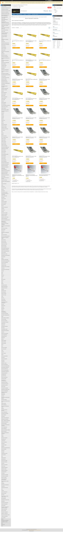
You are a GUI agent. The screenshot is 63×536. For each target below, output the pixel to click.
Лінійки (2, 316)
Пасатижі (3, 211)
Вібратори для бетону (4, 55)
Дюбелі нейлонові (4, 404)
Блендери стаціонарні (4, 437)
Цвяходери (3, 197)
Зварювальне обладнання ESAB (6, 10)
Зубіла (2, 296)
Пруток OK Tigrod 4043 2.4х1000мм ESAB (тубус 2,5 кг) (45, 41)
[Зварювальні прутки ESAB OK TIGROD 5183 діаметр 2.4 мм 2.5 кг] (45, 92)
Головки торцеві (4, 198)
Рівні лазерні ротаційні (4, 192)
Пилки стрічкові (3, 158)
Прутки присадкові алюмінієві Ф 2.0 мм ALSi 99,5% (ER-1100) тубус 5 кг (44, 175)
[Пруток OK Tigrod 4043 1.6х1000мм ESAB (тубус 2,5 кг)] (31, 73)
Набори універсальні (4, 195)
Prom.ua (36, 529)
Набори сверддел (4, 183)
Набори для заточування (5, 333)
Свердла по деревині (4, 214)
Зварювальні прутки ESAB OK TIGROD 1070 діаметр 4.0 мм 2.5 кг (44, 118)
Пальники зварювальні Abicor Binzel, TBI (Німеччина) (5, 15)
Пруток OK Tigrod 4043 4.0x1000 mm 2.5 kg (18, 60)
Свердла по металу (4, 215)
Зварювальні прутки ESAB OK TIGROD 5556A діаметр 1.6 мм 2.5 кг (44, 157)
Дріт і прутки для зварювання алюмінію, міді (32, 16)
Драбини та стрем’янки (5, 513)
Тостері (2, 436)
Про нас (25, 14)
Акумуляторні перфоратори (5, 147)
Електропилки (3, 305)
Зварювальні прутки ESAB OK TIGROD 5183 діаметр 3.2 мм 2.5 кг (17, 80)
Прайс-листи (3, 524)
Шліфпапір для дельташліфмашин (4, 222)
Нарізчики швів (3, 45)
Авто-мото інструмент (4, 320)
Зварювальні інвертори (5, 81)
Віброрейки (3, 68)
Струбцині (3, 208)
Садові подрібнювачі (4, 334)
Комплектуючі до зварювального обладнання (5, 22)
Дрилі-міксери (3, 95)
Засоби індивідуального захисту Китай (5, 17)
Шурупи (3, 258)
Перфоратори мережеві (5, 148)
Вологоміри (3, 327)
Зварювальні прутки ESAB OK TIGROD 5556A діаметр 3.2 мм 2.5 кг (31, 137)
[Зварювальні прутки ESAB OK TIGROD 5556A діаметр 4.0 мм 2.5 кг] (31, 150)
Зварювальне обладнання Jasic (6, 7)
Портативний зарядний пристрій (6, 74)
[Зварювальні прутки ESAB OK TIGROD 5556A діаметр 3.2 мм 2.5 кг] (31, 131)
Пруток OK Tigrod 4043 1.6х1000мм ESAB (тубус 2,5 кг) (31, 80)
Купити (16, 47)
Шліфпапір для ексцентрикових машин (6, 226)
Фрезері (3, 123)
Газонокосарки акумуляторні (5, 248)
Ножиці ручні (3, 120)
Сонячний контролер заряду (5, 77)
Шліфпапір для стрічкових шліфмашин (5, 224)
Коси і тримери (3, 517)
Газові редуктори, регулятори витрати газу (5, 28)
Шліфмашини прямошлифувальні (4, 169)
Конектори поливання (4, 461)
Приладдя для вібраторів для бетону (5, 58)
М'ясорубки (3, 473)
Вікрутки (3, 205)
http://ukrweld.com (55, 27)
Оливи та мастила (4, 48)
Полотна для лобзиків (4, 228)
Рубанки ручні (3, 323)
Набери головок (4, 138)
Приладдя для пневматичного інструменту (5, 425)
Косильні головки (4, 241)
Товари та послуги (4, 6)
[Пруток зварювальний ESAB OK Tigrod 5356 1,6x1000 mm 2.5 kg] (31, 92)
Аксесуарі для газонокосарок (5, 269)
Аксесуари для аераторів (5, 413)
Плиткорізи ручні (4, 66)
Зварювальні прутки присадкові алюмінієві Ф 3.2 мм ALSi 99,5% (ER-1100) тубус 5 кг (18, 175)
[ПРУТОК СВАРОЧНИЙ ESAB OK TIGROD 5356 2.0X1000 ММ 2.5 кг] (18, 92)
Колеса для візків (4, 510)
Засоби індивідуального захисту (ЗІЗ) (5, 20)
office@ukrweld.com (55, 33)
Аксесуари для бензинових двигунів (5, 61)
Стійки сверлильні (4, 47)
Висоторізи (3, 494)
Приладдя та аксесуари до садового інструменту (5, 507)
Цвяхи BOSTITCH (4, 375)
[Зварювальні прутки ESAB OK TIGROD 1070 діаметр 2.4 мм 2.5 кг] (18, 111)
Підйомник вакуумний (4, 287)
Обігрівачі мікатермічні (5, 467)
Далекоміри (3, 190)
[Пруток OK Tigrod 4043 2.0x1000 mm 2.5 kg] (45, 54)
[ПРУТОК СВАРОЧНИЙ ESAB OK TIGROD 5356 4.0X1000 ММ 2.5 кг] (31, 54)
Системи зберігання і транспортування (4, 479)
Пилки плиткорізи (4, 151)
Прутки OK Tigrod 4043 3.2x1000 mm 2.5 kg (18, 41)
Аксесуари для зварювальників (6, 83)
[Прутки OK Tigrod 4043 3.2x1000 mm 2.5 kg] (18, 34)
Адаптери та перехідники (5, 259)
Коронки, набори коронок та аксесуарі (5, 178)
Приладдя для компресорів (5, 62)
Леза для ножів (4, 204)
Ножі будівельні (4, 103)
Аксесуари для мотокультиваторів (4, 312)
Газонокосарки (3, 505)
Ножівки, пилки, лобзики (5, 106)
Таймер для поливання (5, 516)
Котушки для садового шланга (6, 514)
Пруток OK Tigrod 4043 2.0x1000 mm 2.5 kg (45, 60)
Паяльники (3, 483)
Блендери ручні (4, 439)
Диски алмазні (3, 229)
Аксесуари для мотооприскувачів (4, 380)
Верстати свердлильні (4, 96)
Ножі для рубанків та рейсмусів (6, 105)
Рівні (2, 131)
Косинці (2, 134)
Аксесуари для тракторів (5, 313)
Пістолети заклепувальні (5, 262)
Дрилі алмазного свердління (5, 44)
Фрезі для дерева (4, 246)
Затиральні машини (4, 65)
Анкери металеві (4, 403)
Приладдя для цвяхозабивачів (6, 255)
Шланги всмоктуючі (4, 431)
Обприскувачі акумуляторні (5, 330)
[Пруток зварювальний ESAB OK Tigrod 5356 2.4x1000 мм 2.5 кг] (18, 150)
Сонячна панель (4, 76)
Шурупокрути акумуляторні (5, 164)
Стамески (3, 117)
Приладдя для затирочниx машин (5, 71)
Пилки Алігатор (3, 152)
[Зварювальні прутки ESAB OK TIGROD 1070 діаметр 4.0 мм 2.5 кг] (45, 111)
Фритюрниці (3, 501)
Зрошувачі (3, 463)
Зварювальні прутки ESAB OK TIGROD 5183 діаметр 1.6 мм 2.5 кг (17, 137)
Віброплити (3, 53)
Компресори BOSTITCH (5, 368)
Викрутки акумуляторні (4, 286)
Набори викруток (4, 108)
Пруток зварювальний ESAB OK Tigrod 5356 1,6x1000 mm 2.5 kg (31, 99)
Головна (14, 14)
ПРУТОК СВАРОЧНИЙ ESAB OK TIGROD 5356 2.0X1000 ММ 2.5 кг (17, 99)
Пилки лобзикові (4, 155)
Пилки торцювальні (4, 161)
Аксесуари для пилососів (5, 502)
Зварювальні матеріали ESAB (5, 13)
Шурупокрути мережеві (5, 165)
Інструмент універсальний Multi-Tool (6, 182)
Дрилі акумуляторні (4, 92)
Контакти (29, 14)
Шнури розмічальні (4, 135)
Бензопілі (3, 304)
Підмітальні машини (4, 399)
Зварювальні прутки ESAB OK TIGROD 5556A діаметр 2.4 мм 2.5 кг (44, 137)
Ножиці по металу (4, 144)
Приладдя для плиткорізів (5, 73)
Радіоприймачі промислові (5, 249)
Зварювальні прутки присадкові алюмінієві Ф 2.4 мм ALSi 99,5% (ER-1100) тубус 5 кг (31, 175)
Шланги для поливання (4, 464)
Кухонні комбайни (4, 449)
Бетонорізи (3, 360)
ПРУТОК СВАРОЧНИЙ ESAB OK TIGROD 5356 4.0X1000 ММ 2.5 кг (31, 60)
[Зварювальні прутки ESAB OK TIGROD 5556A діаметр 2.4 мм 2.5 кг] (45, 131)
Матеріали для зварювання (5, 12)
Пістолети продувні (4, 423)
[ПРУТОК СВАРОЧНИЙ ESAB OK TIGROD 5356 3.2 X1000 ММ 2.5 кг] (31, 34)
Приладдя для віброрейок (5, 69)
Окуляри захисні (4, 263)
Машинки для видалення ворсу (6, 447)
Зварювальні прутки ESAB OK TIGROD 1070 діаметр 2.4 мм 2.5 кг (17, 118)
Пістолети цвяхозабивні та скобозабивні (5, 194)
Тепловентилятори (4, 471)
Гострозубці (3, 357)
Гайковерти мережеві (4, 89)
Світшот (3, 276)
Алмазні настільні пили (4, 491)
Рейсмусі (3, 91)
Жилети (2, 283)
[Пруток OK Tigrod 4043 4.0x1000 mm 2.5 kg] (18, 54)
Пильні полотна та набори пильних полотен (5, 496)
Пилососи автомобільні (5, 377)
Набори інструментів (4, 509)
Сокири (2, 121)
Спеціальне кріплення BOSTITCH (4, 410)
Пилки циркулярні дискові (5, 154)
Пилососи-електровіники (5, 390)
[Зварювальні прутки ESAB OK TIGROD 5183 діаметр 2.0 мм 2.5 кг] (31, 111)
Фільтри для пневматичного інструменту (5, 433)
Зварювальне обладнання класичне (5, 40)
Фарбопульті (3, 337)
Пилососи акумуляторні (5, 364)
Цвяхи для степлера (4, 347)
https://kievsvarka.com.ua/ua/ (56, 30)
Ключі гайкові (3, 99)
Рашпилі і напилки (4, 293)
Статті (2, 525)
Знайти (49, 7)
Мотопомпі (3, 308)
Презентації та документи (5, 520)
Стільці (2, 350)
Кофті (2, 282)
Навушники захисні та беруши (5, 266)
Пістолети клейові (4, 319)
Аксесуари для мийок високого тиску (6, 401)
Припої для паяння (4, 477)
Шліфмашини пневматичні (5, 419)
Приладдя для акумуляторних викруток (5, 398)
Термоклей (3, 361)
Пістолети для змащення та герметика (5, 111)
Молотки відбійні (4, 102)
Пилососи (3, 113)
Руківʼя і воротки (4, 353)
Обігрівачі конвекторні (4, 470)
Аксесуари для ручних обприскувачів (4, 302)
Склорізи (3, 351)
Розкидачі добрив (4, 378)
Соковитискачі (3, 440)
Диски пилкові (3, 176)
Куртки (2, 280)
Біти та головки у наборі (5, 137)
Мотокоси (3, 297)
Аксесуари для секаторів (5, 474)
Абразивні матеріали (4, 36)
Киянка (2, 344)
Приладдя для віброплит (5, 56)
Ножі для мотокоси (4, 242)
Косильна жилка (4, 239)
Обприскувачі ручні (4, 336)
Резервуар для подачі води (5, 499)
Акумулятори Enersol (4, 80)
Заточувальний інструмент (5, 383)
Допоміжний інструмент (5, 326)
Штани (2, 272)
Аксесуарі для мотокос (5, 382)
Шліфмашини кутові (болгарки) (6, 170)
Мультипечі (3, 446)
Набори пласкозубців (4, 145)
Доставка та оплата (35, 14)
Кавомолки (3, 450)
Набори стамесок (4, 141)
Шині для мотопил (4, 245)
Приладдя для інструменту (5, 484)
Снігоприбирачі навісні (4, 329)
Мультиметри (3, 394)
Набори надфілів (4, 340)
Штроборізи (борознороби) (5, 162)
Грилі (2, 456)
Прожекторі (3, 486)
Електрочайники (4, 454)
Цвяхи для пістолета (4, 234)
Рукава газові (3, 31)
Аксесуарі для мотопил (5, 385)
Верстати (3, 189)
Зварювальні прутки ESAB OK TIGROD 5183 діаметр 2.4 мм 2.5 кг (44, 99)
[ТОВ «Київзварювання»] (16, 11)
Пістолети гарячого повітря (5, 109)
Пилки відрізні (3, 256)
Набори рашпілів (4, 343)
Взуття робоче (3, 279)
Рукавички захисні (4, 265)
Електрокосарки (4, 300)
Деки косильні (3, 386)
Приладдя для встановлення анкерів (5, 52)
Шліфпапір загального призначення (4, 392)
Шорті (2, 273)
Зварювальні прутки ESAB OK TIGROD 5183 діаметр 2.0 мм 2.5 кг (31, 118)
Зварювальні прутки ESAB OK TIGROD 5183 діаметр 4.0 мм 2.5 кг (44, 80)
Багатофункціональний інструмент (4, 86)
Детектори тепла (4, 290)
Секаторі (3, 490)
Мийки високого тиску (4, 253)
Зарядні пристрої (4, 98)
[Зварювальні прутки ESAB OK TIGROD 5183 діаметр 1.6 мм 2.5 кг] (18, 131)
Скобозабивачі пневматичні (5, 371)
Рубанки (3, 114)
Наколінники (3, 416)
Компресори (3, 41)
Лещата (2, 354)
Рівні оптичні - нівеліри (4, 212)
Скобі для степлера (4, 201)
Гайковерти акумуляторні (5, 88)
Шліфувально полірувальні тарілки (5, 238)
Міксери (3, 118)
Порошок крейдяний (4, 358)
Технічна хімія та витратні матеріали (5, 26)
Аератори (3, 289)
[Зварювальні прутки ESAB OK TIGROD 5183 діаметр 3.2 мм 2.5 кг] (18, 73)
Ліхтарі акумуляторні (4, 124)
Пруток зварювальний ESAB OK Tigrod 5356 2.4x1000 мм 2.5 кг (17, 157)
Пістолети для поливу (4, 460)
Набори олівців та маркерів (5, 317)
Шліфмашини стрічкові (4, 173)
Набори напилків (4, 341)
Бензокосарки (3, 299)
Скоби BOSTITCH (4, 374)
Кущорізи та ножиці (4, 127)
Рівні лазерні (3, 130)
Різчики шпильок (4, 252)
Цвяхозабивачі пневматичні (5, 367)
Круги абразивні (4, 498)
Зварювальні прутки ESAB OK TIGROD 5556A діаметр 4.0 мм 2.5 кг (31, 157)
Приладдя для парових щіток (5, 389)
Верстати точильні (4, 493)
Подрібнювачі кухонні (4, 453)
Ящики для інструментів (5, 207)
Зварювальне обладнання (5, 9)
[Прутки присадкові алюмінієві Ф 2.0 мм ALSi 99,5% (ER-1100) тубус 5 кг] (45, 169)
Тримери (3, 270)
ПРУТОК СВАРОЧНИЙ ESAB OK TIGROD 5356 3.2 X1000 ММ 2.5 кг (31, 41)
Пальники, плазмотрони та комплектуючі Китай (5, 33)
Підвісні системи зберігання (5, 417)
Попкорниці (3, 443)
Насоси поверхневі (4, 428)
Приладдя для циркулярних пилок (5, 233)
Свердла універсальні (4, 218)
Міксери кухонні (4, 457)
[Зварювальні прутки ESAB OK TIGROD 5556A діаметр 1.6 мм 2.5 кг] (45, 150)
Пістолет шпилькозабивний (5, 370)
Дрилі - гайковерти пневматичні (6, 420)
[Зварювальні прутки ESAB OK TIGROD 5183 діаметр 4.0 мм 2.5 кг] (45, 73)
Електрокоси (3, 186)
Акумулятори (3, 84)
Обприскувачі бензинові (5, 487)
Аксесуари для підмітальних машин (5, 406)
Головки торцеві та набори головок (5, 481)
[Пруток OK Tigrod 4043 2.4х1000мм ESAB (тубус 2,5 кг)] (45, 34)
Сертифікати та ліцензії (5, 521)
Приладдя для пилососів (5, 128)
